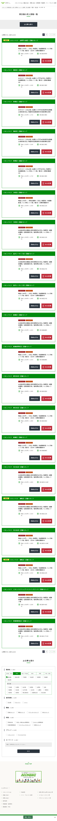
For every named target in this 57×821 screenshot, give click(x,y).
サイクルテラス (22, 734)
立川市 (32, 689)
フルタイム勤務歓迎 (38, 722)
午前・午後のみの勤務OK (23, 722)
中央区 (10, 687)
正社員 (9, 702)
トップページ (4, 788)
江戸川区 (25, 689)
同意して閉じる (28, 817)
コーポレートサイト (43, 795)
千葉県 (24, 677)
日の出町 (43, 692)
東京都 (36, 7)
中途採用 (23, 792)
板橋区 (10, 689)
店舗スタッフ (11, 712)
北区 (45, 687)
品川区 (24, 687)
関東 (33, 7)
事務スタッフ (21, 712)
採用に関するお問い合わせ (45, 792)
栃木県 (9, 679)
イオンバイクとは (7, 792)
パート (26, 702)
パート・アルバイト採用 (26, 795)
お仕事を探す (28, 24)
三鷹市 (39, 689)
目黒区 (31, 687)
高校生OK (10, 722)
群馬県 (39, 677)
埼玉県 (32, 677)
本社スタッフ (45, 712)
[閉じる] (55, 817)
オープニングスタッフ (25, 725)
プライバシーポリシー (44, 798)
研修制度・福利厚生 (7, 803)
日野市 (17, 692)
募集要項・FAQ (6, 806)
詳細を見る (34, 61)
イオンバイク (11, 734)
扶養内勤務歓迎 (12, 725)
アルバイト (17, 702)
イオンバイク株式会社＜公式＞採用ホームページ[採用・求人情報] (16, 7)
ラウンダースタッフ (34, 712)
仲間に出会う (6, 798)
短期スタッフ (37, 725)
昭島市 (46, 689)
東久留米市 (25, 692)
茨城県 (46, 677)
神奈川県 (17, 677)
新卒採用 (5, 801)
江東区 (17, 687)
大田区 (38, 687)
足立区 (17, 689)
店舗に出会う (6, 795)
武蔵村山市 (35, 692)
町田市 (10, 692)
